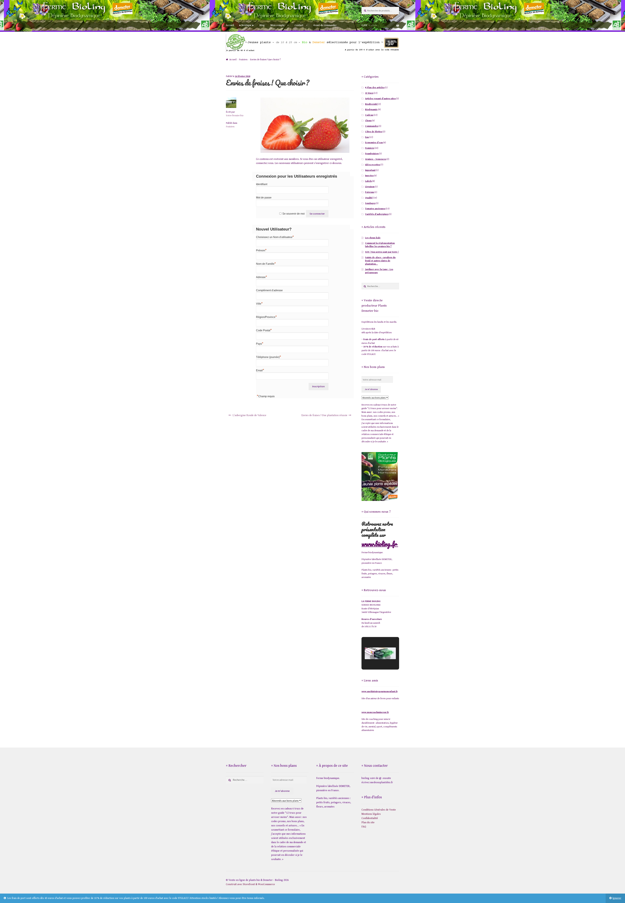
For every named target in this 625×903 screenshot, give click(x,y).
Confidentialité (369, 818)
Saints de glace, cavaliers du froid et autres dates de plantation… (380, 260)
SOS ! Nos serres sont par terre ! (382, 252)
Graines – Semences (375, 159)
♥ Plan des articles (374, 87)
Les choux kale (373, 238)
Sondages (370, 203)
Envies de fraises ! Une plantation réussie (324, 415)
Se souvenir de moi (293, 213)
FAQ (363, 826)
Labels (368, 181)
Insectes (369, 175)
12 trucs (369, 93)
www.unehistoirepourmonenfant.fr (379, 691)
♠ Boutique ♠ (246, 25)
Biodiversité (371, 104)
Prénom (261, 250)
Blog (262, 25)
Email (260, 370)
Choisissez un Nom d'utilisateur (275, 237)
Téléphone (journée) (268, 357)
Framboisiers (372, 153)
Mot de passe (263, 197)
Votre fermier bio (234, 115)
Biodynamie (371, 109)
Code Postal (264, 330)
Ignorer (616, 898)
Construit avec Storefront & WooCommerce (250, 884)
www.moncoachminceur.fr (375, 712)
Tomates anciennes (375, 208)
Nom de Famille (266, 263)
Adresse (261, 277)
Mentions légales (371, 814)
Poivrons (369, 192)
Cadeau (369, 115)
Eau (367, 137)
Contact (299, 25)
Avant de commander (325, 25)
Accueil (230, 25)
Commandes (371, 126)
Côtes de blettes (373, 131)
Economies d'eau (374, 142)
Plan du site (368, 822)
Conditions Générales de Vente (378, 809)
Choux (368, 120)
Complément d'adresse (269, 290)
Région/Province (266, 317)
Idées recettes (372, 164)
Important (370, 170)
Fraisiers (243, 59)
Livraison (370, 186)
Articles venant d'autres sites (380, 98)
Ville (259, 303)
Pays (259, 343)
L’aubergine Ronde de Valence (249, 415)
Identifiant (261, 184)
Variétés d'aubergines (376, 214)
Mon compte (278, 25)
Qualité (369, 197)
